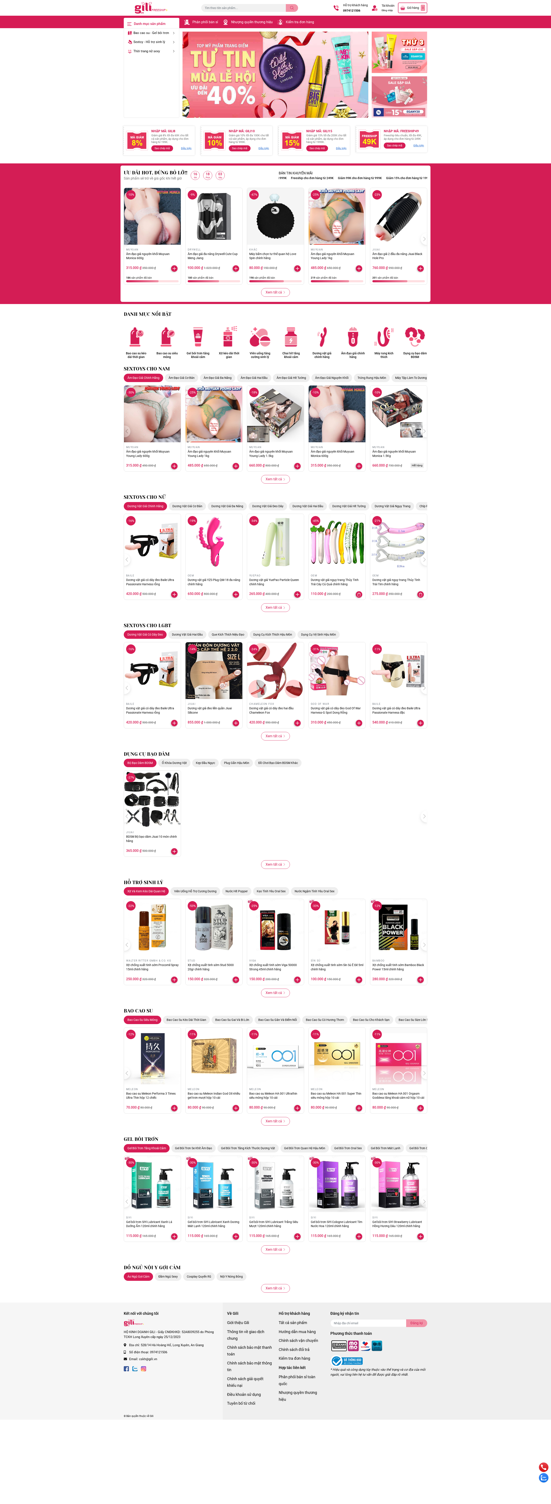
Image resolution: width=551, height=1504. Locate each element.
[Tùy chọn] (359, 594)
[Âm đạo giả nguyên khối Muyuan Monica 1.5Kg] (398, 414)
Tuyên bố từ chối (241, 1403)
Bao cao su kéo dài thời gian (136, 355)
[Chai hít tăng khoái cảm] (291, 336)
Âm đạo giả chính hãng (353, 355)
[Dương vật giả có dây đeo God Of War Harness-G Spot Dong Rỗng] (337, 670)
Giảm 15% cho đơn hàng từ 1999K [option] (355, 178)
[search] (292, 8)
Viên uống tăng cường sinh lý (260, 355)
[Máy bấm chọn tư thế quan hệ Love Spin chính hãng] (275, 216)
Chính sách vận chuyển (298, 1340)
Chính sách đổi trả (294, 1349)
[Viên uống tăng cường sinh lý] (260, 336)
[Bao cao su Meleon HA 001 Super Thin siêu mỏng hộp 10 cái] (337, 1056)
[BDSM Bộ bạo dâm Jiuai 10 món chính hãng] (152, 799)
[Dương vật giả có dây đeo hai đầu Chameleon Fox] (275, 670)
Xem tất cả (274, 292)
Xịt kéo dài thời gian (229, 355)
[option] (275, 75)
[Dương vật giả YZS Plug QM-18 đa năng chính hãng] (214, 542)
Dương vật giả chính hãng (322, 355)
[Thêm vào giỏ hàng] (359, 268)
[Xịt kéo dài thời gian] (229, 336)
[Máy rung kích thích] (384, 336)
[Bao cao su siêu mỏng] (167, 336)
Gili (151, 1416)
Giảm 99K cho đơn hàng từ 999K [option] (305, 178)
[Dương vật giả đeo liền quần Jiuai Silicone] (214, 670)
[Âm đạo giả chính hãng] (353, 336)
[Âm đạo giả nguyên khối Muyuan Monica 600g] (152, 216)
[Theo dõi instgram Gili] (143, 1368)
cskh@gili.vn (148, 1359)
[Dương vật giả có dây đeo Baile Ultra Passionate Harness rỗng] (152, 542)
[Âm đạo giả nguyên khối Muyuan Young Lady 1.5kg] (275, 414)
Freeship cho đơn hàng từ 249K (403, 178)
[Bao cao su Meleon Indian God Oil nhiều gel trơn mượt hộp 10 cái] (214, 1056)
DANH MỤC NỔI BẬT (147, 314)
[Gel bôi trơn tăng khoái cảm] (198, 336)
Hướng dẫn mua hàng (297, 1331)
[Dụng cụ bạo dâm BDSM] (415, 336)
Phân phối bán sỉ (205, 22)
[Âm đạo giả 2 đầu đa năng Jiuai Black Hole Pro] (398, 216)
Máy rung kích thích (384, 355)
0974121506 (351, 10)
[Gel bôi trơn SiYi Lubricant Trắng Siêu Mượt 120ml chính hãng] (275, 1184)
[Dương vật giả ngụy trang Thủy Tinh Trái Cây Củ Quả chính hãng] (337, 542)
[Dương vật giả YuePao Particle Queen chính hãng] (275, 542)
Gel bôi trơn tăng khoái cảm (198, 355)
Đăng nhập (387, 10)
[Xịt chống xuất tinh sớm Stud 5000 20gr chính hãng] (214, 927)
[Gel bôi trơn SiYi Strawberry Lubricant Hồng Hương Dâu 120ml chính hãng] (398, 1184)
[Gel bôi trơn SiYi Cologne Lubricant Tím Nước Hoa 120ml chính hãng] (337, 1184)
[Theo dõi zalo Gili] (135, 1368)
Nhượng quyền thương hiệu (252, 22)
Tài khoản (388, 5)
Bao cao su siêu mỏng (167, 355)
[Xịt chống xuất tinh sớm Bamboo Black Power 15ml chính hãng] (398, 927)
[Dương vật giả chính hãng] (322, 336)
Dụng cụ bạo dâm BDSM (415, 355)
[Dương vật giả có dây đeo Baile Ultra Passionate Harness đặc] (398, 670)
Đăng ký (416, 1323)
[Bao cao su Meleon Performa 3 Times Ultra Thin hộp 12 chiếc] (152, 1056)
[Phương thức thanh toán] (356, 1345)
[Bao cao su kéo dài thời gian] (136, 336)
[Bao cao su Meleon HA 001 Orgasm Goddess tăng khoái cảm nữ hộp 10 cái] (398, 1056)
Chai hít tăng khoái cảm (291, 355)
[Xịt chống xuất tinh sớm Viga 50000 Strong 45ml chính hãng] (275, 927)
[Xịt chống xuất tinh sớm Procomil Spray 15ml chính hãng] (152, 927)
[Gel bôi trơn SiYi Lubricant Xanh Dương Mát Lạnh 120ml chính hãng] (214, 1184)
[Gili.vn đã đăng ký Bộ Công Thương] (346, 1361)
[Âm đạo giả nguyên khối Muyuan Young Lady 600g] (152, 414)
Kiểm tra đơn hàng (300, 22)
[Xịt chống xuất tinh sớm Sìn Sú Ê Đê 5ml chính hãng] (337, 927)
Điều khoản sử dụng (244, 1394)
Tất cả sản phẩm (293, 1322)
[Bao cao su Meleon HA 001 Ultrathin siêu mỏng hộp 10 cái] (275, 1056)
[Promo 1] (399, 52)
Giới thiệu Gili (238, 1322)
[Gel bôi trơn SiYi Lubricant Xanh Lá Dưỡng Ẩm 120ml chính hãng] (152, 1184)
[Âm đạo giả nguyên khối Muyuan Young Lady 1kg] (337, 216)
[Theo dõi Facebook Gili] (126, 1368)
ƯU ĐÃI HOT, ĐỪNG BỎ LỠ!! (155, 172)
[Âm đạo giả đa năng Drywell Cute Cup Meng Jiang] (214, 216)
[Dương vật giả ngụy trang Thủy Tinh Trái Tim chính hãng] (398, 542)
